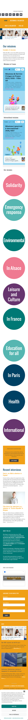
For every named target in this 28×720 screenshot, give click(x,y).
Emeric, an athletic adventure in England (12, 474)
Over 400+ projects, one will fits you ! (10, 642)
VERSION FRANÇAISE (18, 11)
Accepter (14, 706)
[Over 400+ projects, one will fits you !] (13, 640)
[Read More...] (10, 522)
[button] (24, 691)
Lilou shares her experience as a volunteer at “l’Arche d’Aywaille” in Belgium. (13, 508)
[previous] (2, 34)
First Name (6, 603)
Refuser (14, 710)
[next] (26, 34)
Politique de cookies (7, 718)
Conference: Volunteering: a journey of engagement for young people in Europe (11, 670)
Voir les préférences (14, 714)
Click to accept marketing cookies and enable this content (14, 578)
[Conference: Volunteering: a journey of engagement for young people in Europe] (13, 667)
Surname (5, 597)
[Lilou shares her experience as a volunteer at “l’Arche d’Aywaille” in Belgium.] (14, 504)
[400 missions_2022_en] (14, 33)
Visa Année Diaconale (14, 5)
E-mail (5, 609)
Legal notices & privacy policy (17, 718)
